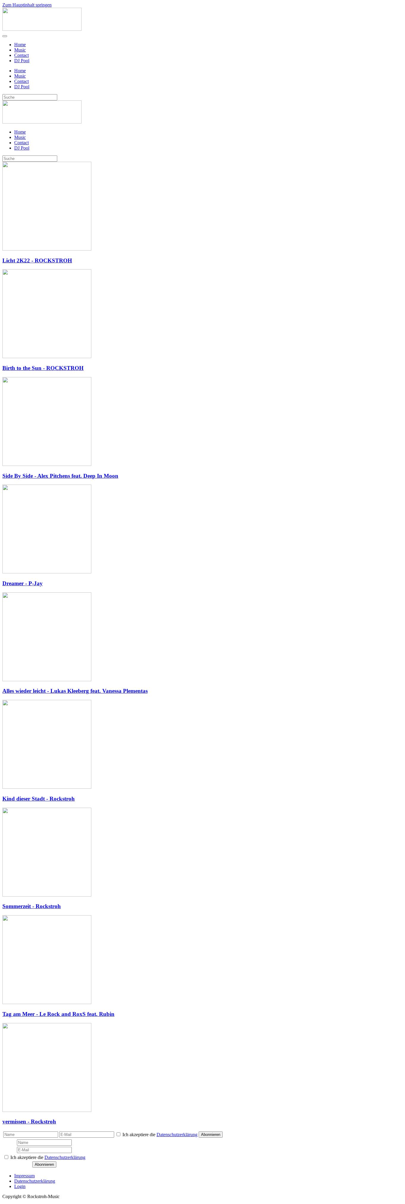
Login (19, 1186)
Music (20, 49)
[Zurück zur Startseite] (42, 29)
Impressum (24, 1175)
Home (20, 44)
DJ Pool (21, 60)
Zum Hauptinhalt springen (27, 4)
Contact (21, 55)
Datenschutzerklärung (177, 1134)
